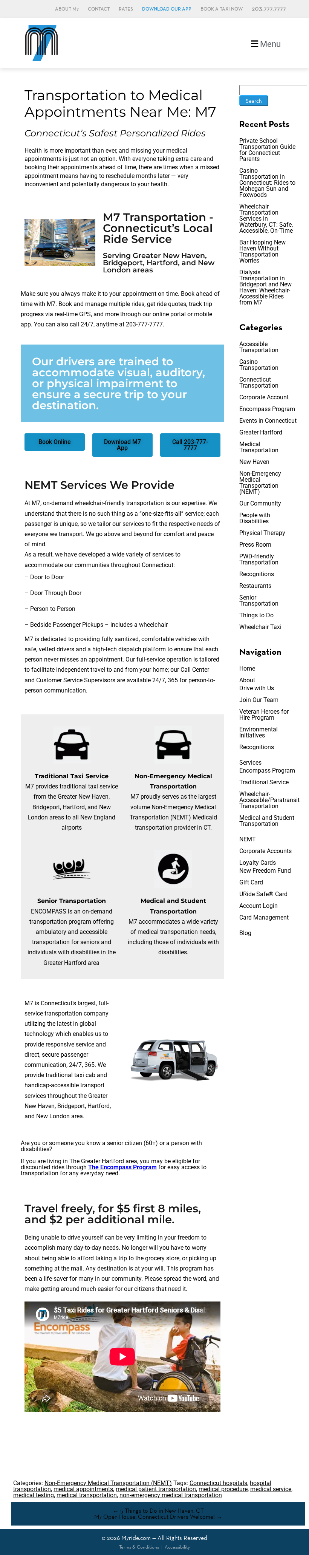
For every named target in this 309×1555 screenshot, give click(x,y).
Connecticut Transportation (258, 382)
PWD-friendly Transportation (258, 559)
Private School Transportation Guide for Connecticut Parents (267, 149)
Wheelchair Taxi (260, 627)
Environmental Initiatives (258, 732)
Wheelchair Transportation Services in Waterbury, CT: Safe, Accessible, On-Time (266, 218)
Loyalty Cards (257, 862)
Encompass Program (267, 409)
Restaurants (255, 585)
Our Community (260, 503)
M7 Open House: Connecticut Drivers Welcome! (158, 1517)
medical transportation (87, 1495)
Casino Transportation (258, 364)
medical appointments (83, 1489)
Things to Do (256, 615)
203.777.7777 (269, 9)
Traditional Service (264, 782)
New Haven (254, 461)
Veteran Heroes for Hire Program (264, 714)
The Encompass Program (122, 1167)
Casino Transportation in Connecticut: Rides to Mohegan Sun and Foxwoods (267, 182)
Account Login (258, 905)
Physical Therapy (262, 532)
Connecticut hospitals (218, 1483)
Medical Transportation (258, 447)
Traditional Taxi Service (72, 776)
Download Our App (166, 9)
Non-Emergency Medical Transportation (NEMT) (260, 482)
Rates (126, 9)
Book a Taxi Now (221, 9)
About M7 (67, 9)
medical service (270, 1489)
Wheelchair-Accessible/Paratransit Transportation (269, 800)
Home (247, 668)
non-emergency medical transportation (170, 1495)
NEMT (247, 839)
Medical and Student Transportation (266, 820)
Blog (245, 933)
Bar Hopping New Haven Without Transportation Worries (262, 251)
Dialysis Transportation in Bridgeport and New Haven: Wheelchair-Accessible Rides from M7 (265, 287)
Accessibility (177, 1547)
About (247, 680)
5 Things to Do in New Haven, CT (158, 1511)
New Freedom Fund (265, 870)
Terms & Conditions (139, 1547)
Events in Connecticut (268, 420)
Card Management (264, 917)
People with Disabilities (254, 518)
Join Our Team (258, 699)
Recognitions (256, 574)
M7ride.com (136, 1538)
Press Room (255, 544)
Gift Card (251, 882)
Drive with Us (256, 688)
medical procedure (223, 1489)
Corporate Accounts (265, 851)
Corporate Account (264, 397)
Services (250, 762)
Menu (269, 43)
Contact (99, 9)
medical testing (33, 1495)
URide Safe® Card (263, 894)
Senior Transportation (258, 600)
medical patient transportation (156, 1489)
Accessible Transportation (258, 347)
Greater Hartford (260, 432)
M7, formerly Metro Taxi (41, 42)
